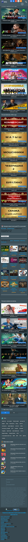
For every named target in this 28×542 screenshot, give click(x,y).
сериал (3, 438)
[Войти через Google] (18, 1)
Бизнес (3, 531)
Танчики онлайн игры (5, 253)
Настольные (4, 519)
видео (3, 423)
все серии (9, 421)
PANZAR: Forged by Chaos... (22, 266)
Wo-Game (3, 228)
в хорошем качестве (6, 435)
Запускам (3, 242)
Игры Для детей (5, 516)
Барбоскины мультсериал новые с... (18, 471)
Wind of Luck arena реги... (13, 277)
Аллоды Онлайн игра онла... (13, 290)
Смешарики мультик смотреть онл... (18, 444)
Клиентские (4, 538)
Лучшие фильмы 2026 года (8, 114)
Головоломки (4, 521)
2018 (18, 433)
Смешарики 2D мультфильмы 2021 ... (18, 448)
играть (22, 430)
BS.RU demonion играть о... (5, 265)
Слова (2, 522)
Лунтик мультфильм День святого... (18, 462)
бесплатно (11, 423)
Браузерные (4, 536)
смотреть (4, 426)
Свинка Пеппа (12, 433)
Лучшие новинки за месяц (8, 301)
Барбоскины (5, 433)
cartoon (17, 426)
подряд (3, 430)
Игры (17, 423)
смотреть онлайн (6, 428)
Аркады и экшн (5, 518)
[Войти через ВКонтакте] (13, 1)
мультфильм (11, 426)
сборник (21, 428)
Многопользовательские (7, 526)
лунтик (21, 423)
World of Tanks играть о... (5, 289)
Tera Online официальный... (23, 253)
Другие (3, 528)
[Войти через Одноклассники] (21, 1)
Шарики (3, 529)
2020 (14, 435)
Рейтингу (22, 240)
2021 (17, 435)
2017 (12, 428)
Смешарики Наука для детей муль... (18, 453)
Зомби (2, 539)
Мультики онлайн (8, 441)
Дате (11, 240)
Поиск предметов (6, 523)
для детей (22, 421)
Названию (16, 240)
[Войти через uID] (11, 1)
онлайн (16, 428)
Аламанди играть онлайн (14, 253)
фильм (24, 435)
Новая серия (16, 421)
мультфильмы (15, 430)
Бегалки (3, 533)
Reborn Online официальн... (22, 278)
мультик (4, 421)
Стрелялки (3, 535)
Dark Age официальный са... (23, 290)
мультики (9, 430)
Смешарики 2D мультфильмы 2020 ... (18, 457)
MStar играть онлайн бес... (13, 264)
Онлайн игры (10, 228)
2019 (20, 435)
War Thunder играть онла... (4, 277)
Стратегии (3, 525)
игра (7, 423)
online (21, 426)
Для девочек (4, 532)
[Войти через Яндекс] (16, 1)
